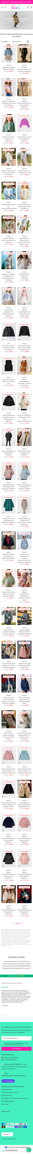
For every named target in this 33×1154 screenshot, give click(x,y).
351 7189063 (16, 1064)
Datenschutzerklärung (12, 1044)
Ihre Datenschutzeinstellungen (17, 1147)
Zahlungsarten (6, 1095)
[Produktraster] (28, 41)
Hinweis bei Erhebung (9, 1150)
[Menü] (2, 7)
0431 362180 (13, 1057)
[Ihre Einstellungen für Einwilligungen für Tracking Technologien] (3, 1151)
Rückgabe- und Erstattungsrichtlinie (14, 1098)
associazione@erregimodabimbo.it (13, 1075)
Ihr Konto (4, 1104)
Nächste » (18, 923)
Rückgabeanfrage (7, 1101)
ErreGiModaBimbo (11, 1139)
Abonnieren (16, 1049)
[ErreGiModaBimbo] (16, 7)
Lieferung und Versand (9, 1092)
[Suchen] (6, 7)
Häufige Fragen (7, 1089)
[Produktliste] (30, 41)
